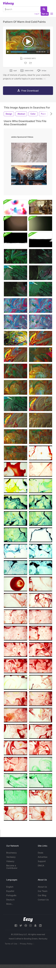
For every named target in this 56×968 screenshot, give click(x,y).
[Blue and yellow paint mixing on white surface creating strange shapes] (40, 534)
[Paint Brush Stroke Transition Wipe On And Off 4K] (15, 239)
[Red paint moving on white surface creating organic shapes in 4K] (40, 633)
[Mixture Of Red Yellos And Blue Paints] (40, 338)
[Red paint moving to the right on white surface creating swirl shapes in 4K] (40, 649)
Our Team (42, 891)
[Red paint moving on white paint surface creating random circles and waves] (40, 584)
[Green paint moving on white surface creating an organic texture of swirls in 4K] (40, 780)
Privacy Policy (26, 943)
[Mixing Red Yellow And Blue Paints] (15, 354)
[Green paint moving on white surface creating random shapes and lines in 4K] (15, 780)
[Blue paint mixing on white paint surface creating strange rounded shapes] (15, 567)
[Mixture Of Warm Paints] (15, 387)
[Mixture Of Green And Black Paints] (15, 272)
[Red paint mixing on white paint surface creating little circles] (15, 616)
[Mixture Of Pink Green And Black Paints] (40, 272)
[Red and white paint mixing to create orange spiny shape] (15, 469)
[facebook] (16, 925)
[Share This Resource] (31, 63)
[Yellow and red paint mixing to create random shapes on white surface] (15, 682)
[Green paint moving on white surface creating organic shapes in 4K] (40, 764)
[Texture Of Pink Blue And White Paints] (40, 321)
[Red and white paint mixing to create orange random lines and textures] (40, 452)
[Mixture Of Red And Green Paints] (15, 371)
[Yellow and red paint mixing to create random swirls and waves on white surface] (15, 698)
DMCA (41, 865)
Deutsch (10, 899)
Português (11, 895)
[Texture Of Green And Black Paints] (40, 289)
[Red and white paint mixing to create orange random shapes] (40, 469)
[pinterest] (25, 925)
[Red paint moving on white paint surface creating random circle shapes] (40, 616)
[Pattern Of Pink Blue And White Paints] (15, 321)
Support (42, 861)
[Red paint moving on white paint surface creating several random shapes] (15, 633)
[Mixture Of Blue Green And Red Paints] (15, 338)
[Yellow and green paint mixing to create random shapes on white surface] (15, 485)
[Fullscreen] (48, 52)
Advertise (42, 857)
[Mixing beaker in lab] (40, 207)
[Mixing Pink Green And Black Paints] (40, 256)
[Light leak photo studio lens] (40, 223)
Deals (40, 852)
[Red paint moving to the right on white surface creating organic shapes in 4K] (15, 649)
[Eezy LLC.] (28, 919)
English (9, 886)
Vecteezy (11, 857)
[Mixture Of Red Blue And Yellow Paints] (40, 420)
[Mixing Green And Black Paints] (15, 256)
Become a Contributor (11, 866)
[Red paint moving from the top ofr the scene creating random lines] (15, 600)
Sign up (45, 14)
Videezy (10, 861)
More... (9, 904)
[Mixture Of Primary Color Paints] (15, 420)
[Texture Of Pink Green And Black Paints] (15, 289)
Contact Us (43, 899)
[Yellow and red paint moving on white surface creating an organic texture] (15, 715)
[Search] (43, 9)
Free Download (30, 90)
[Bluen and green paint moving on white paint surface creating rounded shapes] (40, 551)
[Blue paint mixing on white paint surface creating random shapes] (15, 551)
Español (10, 891)
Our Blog (42, 895)
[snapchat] (35, 925)
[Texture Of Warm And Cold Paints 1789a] (40, 387)
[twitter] (20, 925)
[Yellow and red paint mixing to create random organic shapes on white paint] (40, 682)
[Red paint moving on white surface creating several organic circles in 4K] (15, 665)
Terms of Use (11, 943)
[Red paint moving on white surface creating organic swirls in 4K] (15, 731)
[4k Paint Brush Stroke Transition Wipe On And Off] (40, 239)
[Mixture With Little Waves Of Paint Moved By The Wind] (40, 436)
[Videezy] (8, 3)
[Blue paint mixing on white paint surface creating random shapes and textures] (40, 567)
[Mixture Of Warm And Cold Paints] (40, 371)
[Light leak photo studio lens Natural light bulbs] (15, 223)
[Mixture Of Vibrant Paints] (40, 403)
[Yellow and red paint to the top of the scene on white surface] (40, 698)
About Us (42, 886)
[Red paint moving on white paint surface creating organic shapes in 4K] (40, 731)
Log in (36, 14)
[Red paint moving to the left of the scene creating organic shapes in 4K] (15, 747)
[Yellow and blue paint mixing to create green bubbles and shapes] (40, 518)
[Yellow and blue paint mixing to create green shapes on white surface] (15, 518)
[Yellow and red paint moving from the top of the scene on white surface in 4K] (40, 715)
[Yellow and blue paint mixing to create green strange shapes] (15, 534)
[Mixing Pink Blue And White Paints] (40, 305)
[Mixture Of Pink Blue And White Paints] (15, 305)
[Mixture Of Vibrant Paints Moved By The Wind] (15, 436)
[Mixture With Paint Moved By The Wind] (15, 452)
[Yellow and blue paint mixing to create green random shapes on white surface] (40, 485)
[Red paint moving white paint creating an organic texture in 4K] (40, 813)
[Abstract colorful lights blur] (15, 207)
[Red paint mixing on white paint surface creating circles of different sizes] (15, 584)
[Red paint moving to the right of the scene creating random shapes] (40, 600)
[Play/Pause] (8, 52)
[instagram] (30, 925)
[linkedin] (40, 925)
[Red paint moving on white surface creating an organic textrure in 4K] (40, 665)
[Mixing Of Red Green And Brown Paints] (40, 354)
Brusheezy (11, 852)
